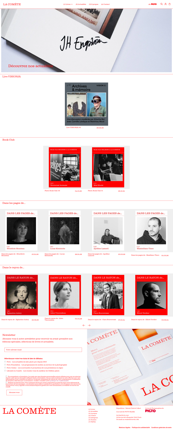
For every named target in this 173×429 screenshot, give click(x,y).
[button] (68, 4)
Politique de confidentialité (141, 427)
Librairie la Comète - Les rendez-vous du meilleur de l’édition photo (33, 371)
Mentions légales (124, 427)
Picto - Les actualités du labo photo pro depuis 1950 (27, 362)
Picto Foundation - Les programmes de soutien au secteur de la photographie (37, 365)
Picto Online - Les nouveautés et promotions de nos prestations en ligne (35, 368)
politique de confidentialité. (59, 380)
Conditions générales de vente (161, 427)
